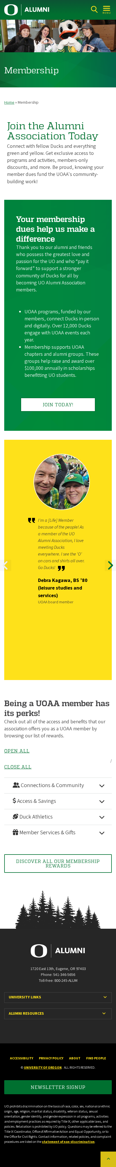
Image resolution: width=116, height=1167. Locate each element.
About (75, 1058)
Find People (96, 1058)
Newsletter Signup (58, 1087)
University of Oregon (43, 1067)
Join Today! (58, 404)
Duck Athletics (35, 817)
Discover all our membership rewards (58, 863)
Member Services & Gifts (46, 833)
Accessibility (21, 1058)
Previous (5, 570)
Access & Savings (36, 801)
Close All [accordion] (18, 767)
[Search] (94, 9)
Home (9, 102)
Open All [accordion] (17, 751)
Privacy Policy (51, 1058)
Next (110, 570)
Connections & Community (52, 785)
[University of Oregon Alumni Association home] (27, 9)
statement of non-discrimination (68, 1141)
